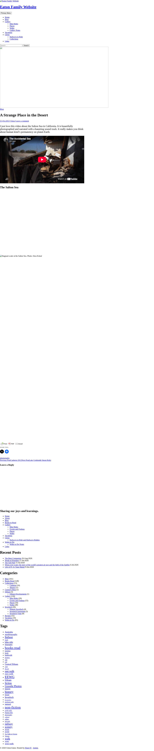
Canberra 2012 (11, 460)
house (7, 695)
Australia (9, 632)
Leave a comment (22, 121)
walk (7, 738)
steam (7, 729)
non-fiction (13, 707)
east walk (9, 671)
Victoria (7, 736)
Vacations (8, 32)
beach (6, 640)
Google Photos (13, 686)
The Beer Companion (13, 558)
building (7, 651)
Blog (7, 19)
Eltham (7, 592)
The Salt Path (10, 563)
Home (7, 17)
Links (7, 41)
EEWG (9, 677)
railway (9, 723)
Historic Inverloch (16, 609)
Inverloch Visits (16, 614)
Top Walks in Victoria (11, 734)
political (7, 717)
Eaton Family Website (18, 7)
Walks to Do (9, 542)
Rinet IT (28, 748)
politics (7, 719)
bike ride (9, 642)
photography (5, 458)
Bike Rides (14, 24)
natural (8, 704)
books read (12, 648)
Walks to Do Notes (17, 544)
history (9, 692)
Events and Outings (17, 529)
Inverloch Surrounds (17, 611)
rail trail (7, 721)
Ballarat (9, 637)
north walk (8, 710)
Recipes (8, 616)
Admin (35, 748)
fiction (8, 683)
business (7, 657)
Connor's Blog (10, 590)
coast (6, 667)
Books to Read (10, 523)
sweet (7, 732)
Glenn (7, 35)
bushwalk (8, 655)
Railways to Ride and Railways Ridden (25, 540)
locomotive (8, 700)
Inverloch (8, 607)
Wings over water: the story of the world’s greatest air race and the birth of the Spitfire (37, 565)
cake (6, 660)
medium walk (9, 702)
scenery (9, 726)
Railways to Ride (16, 37)
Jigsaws (13, 587)
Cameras (13, 585)
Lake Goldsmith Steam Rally (36, 460)
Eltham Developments (18, 594)
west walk (9, 743)
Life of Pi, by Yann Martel (15, 567)
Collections (14, 39)
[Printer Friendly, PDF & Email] (11, 444)
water (7, 741)
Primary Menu (6, 13)
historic (7, 689)
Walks (12, 28)
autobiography (11, 634)
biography (9, 645)
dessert (7, 669)
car (6, 662)
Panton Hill (9, 713)
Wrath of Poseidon (12, 560)
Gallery (7, 22)
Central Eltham (11, 664)
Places (12, 26)
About (7, 518)
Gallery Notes (15, 30)
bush (6, 653)
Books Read (9, 581)
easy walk (9, 674)
